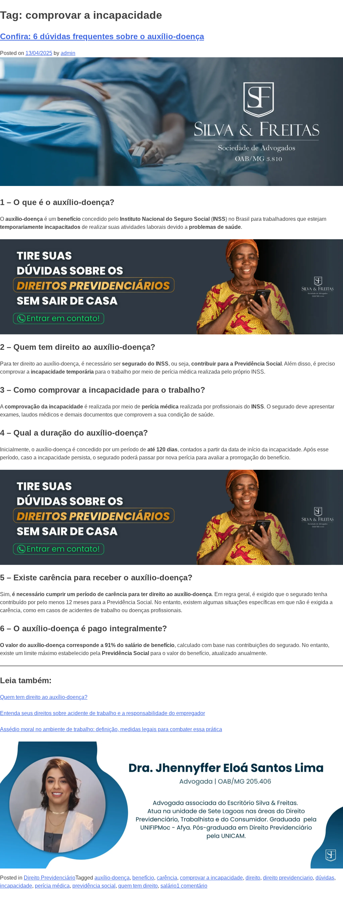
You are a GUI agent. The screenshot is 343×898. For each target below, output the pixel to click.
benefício (143, 878)
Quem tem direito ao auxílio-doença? (43, 697)
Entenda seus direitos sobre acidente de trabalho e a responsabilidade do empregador (102, 713)
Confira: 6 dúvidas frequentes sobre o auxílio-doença (102, 36)
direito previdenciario (288, 878)
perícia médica (52, 886)
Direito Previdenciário (49, 878)
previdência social (94, 886)
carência (167, 878)
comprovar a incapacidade (211, 878)
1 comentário (192, 886)
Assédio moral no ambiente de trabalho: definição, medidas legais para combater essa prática (111, 729)
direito (253, 878)
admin (68, 53)
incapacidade (16, 886)
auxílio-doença (112, 878)
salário (168, 886)
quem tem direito (138, 886)
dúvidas (325, 878)
